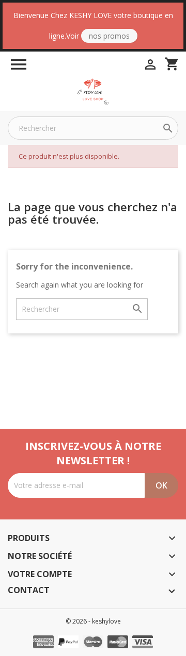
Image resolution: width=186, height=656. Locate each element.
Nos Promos (109, 36)
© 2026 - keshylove (93, 621)
